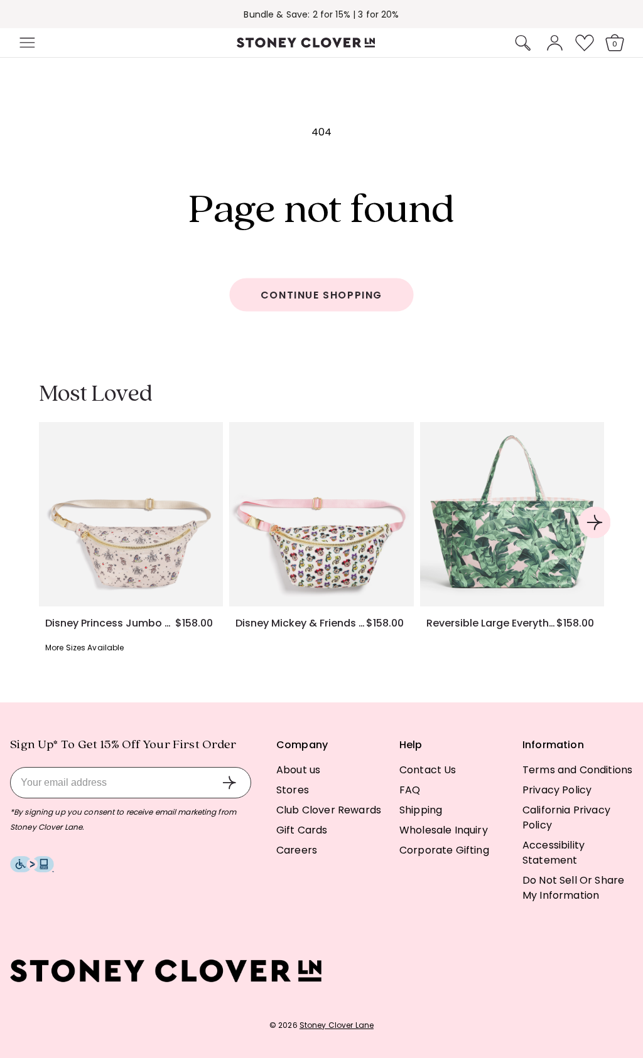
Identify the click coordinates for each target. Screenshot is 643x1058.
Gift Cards (302, 830)
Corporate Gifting (444, 850)
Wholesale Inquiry (443, 830)
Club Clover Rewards (328, 810)
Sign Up (229, 782)
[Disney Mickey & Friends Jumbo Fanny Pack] (321, 514)
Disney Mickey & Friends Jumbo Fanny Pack (300, 623)
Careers (296, 850)
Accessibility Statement (553, 852)
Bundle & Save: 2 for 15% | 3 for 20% (321, 6)
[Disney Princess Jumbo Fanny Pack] (131, 514)
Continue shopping (321, 295)
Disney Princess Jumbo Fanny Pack (110, 623)
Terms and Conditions (577, 770)
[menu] (64, 43)
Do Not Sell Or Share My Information (573, 887)
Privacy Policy (557, 790)
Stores (292, 790)
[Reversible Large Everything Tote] (512, 514)
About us (298, 770)
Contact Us (428, 770)
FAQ (409, 790)
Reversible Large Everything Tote (491, 623)
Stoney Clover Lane (337, 1025)
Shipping (420, 810)
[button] (26, 43)
